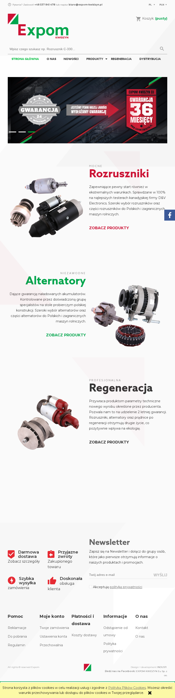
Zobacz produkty (109, 228)
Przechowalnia (51, 645)
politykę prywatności (126, 587)
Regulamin (16, 645)
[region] (87, 110)
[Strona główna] (38, 25)
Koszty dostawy (84, 635)
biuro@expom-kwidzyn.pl (85, 4)
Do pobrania (17, 636)
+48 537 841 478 (44, 4)
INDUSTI (162, 667)
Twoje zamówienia (54, 628)
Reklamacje (17, 628)
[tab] (12, 131)
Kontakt (141, 628)
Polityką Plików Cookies (127, 688)
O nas (139, 636)
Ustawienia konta (53, 636)
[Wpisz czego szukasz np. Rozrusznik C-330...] (162, 49)
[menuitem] (25, 59)
